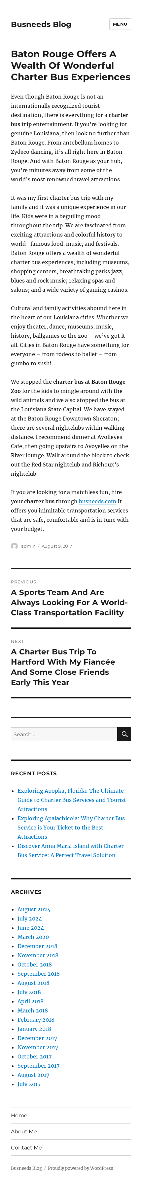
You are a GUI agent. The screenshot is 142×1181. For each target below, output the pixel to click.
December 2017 (37, 1038)
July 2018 (29, 992)
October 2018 (35, 964)
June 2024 (31, 927)
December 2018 (37, 946)
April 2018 (31, 1001)
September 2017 (38, 1065)
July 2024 (30, 918)
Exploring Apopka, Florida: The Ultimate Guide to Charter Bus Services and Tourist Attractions (72, 799)
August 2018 (34, 983)
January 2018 (34, 1029)
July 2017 (29, 1084)
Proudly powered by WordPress (80, 1168)
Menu (120, 24)
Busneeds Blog (41, 24)
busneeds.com (97, 501)
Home (19, 1115)
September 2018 (39, 973)
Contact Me (26, 1148)
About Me (24, 1131)
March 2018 (33, 1010)
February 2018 (36, 1019)
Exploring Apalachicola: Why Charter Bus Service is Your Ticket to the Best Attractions (71, 827)
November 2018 (38, 955)
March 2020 (33, 937)
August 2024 (34, 909)
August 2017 (33, 1075)
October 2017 (35, 1056)
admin (28, 546)
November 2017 (38, 1047)
